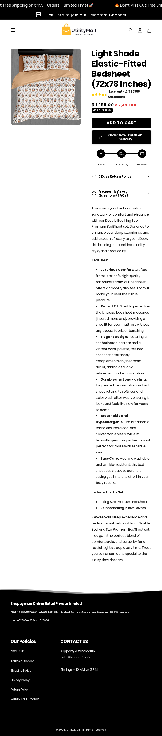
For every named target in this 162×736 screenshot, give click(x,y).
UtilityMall (73, 729)
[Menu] (12, 30)
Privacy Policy (20, 680)
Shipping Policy (21, 670)
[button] (130, 30)
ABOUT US (17, 651)
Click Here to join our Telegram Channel (84, 15)
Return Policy (20, 689)
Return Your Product (25, 699)
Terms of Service (23, 661)
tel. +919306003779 (75, 657)
